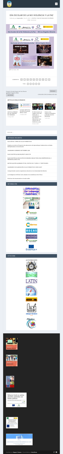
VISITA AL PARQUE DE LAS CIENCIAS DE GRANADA (13, 113)
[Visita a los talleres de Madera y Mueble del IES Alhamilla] (50, 106)
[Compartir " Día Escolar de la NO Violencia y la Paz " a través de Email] (46, 79)
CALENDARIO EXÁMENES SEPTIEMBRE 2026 (19, 150)
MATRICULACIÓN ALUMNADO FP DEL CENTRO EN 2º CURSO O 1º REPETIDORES (28, 163)
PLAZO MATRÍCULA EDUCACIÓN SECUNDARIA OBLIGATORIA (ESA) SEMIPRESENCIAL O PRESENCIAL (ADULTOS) (29, 158)
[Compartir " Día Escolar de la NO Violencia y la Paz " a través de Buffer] (39, 79)
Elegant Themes (17, 452)
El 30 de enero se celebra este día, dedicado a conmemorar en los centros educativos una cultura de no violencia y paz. (37, 116)
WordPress (34, 452)
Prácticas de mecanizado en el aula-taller (19, 178)
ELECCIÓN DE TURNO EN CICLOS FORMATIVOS (20, 141)
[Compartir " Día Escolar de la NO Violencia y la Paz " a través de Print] (49, 79)
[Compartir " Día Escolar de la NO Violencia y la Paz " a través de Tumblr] (30, 79)
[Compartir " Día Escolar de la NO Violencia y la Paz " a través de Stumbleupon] (43, 79)
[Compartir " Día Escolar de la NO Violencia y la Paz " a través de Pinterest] (33, 79)
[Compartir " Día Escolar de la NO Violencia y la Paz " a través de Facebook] (21, 79)
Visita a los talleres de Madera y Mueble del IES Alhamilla (50, 114)
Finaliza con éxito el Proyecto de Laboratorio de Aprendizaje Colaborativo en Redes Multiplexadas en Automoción (30, 146)
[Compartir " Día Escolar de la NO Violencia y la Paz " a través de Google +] (27, 79)
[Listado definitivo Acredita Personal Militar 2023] (25, 105)
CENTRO (34, 18)
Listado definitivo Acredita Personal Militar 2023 (25, 111)
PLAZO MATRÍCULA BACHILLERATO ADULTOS (19, 154)
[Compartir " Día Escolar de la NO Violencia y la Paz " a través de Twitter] (24, 79)
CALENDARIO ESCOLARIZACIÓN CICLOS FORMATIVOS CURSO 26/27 (25, 167)
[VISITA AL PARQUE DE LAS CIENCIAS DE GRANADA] (13, 106)
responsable (20, 18)
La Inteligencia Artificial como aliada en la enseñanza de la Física (25, 174)
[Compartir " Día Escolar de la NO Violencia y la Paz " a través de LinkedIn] (36, 79)
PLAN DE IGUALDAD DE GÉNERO (45, 18)
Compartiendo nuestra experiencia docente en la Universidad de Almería (27, 171)
